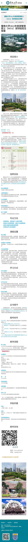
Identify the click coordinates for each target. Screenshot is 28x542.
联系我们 (3, 522)
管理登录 (16, 522)
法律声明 (9, 522)
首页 (21, 12)
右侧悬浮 (25, 12)
